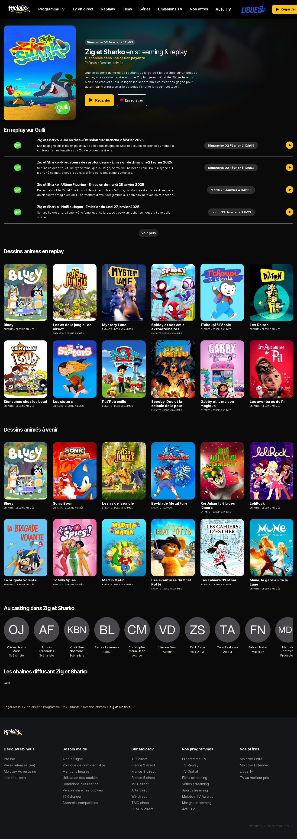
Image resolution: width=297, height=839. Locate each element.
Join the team (15, 777)
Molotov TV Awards (197, 796)
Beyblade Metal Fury (169, 503)
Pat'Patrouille (114, 402)
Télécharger (71, 796)
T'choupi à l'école (215, 325)
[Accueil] (19, 9)
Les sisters (63, 402)
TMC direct (140, 803)
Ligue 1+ (246, 771)
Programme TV (194, 759)
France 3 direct (143, 771)
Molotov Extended (254, 765)
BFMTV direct (142, 809)
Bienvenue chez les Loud (25, 402)
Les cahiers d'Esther (218, 580)
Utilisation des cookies (80, 777)
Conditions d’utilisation (80, 784)
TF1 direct (139, 759)
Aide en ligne (72, 759)
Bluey (8, 325)
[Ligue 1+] (253, 9)
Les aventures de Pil (267, 402)
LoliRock (257, 503)
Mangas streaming (196, 803)
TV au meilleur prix (254, 777)
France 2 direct (143, 765)
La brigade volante (20, 580)
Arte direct (140, 790)
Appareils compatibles (80, 803)
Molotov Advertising (20, 771)
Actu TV (188, 809)
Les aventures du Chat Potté (171, 582)
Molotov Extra (251, 759)
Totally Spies (64, 580)
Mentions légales (76, 771)
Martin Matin (113, 580)
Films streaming (194, 777)
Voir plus (148, 233)
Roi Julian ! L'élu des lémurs (217, 505)
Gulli (7, 683)
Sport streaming (195, 790)
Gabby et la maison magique (217, 404)
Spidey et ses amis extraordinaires (167, 327)
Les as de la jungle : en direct (72, 327)
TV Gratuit (190, 771)
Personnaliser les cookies (82, 790)
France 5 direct (143, 777)
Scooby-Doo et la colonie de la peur (166, 404)
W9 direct (139, 796)
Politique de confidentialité (83, 765)
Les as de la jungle (118, 503)
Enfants (91, 63)
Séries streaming (195, 784)
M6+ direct (140, 784)
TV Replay (190, 765)
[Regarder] (289, 145)
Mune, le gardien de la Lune (269, 582)
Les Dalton (259, 325)
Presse (9, 759)
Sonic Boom (63, 503)
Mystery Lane (114, 325)
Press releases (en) (19, 765)
